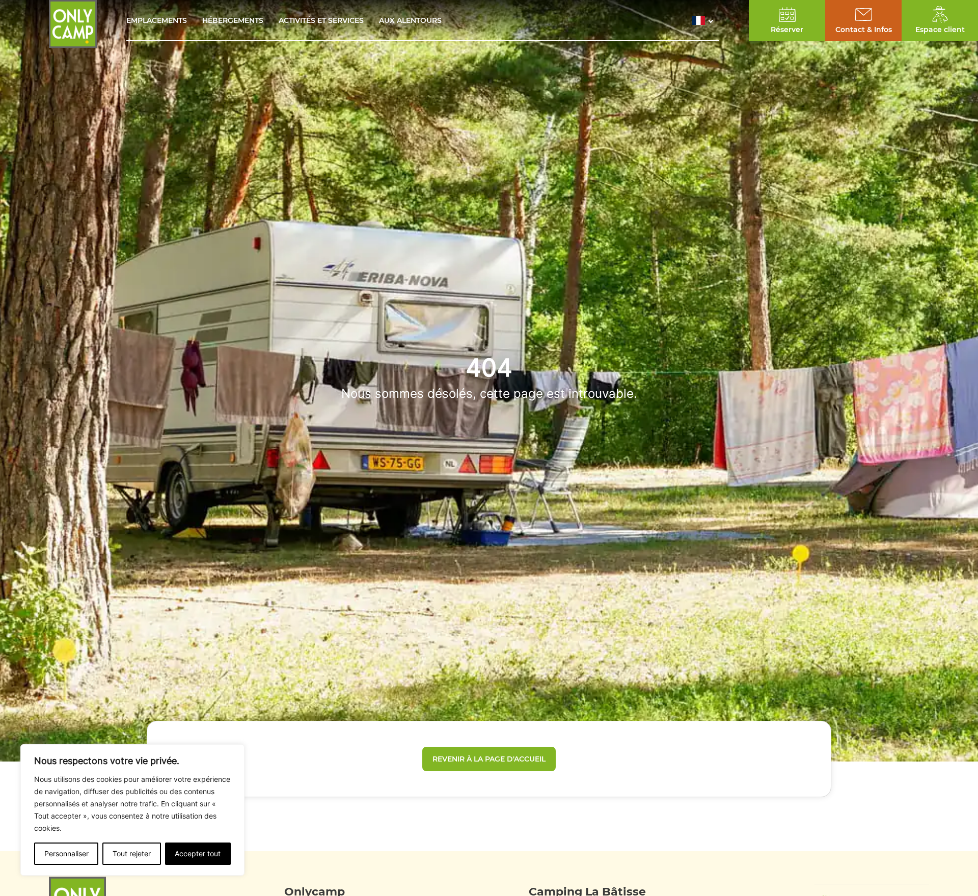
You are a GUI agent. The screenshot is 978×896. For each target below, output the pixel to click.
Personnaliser (66, 853)
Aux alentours (410, 20)
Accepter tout (198, 853)
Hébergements (232, 20)
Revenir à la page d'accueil (489, 759)
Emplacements (156, 20)
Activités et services (321, 20)
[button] (705, 20)
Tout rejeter (132, 853)
